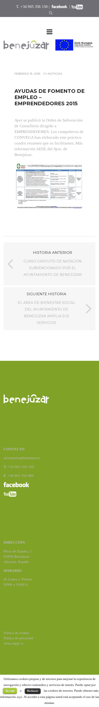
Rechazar (32, 690)
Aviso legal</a (13, 643)
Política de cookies (16, 633)
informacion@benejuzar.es (22, 458)
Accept (9, 690)
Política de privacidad (18, 638)
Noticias (55, 73)
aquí (19, 697)
